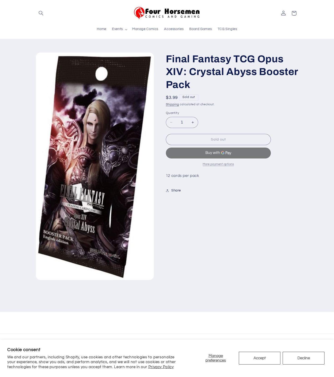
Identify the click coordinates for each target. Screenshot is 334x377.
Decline (303, 358)
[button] (41, 13)
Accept (260, 358)
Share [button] (176, 190)
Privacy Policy (161, 367)
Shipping (172, 104)
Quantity (172, 113)
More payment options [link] (218, 164)
